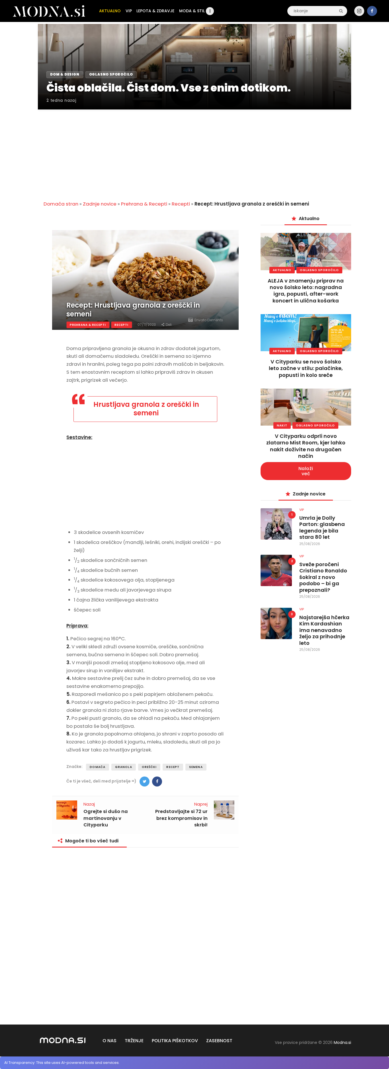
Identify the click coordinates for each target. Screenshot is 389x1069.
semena (196, 767)
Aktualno (282, 270)
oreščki (149, 767)
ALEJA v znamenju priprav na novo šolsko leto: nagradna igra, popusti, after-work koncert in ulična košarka (306, 290)
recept (172, 767)
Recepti (181, 203)
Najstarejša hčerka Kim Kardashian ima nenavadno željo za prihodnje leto (324, 630)
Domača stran (61, 203)
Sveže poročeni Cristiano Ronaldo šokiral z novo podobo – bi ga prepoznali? (323, 577)
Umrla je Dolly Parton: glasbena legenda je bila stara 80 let (322, 527)
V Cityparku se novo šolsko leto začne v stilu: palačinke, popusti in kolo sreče (306, 368)
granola (123, 767)
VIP (301, 509)
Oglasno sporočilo (319, 270)
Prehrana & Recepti (144, 203)
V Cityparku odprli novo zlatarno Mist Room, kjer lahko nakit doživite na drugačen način (305, 446)
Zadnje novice (99, 203)
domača (97, 767)
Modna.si (342, 1042)
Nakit (282, 425)
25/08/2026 (309, 543)
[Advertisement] (194, 152)
